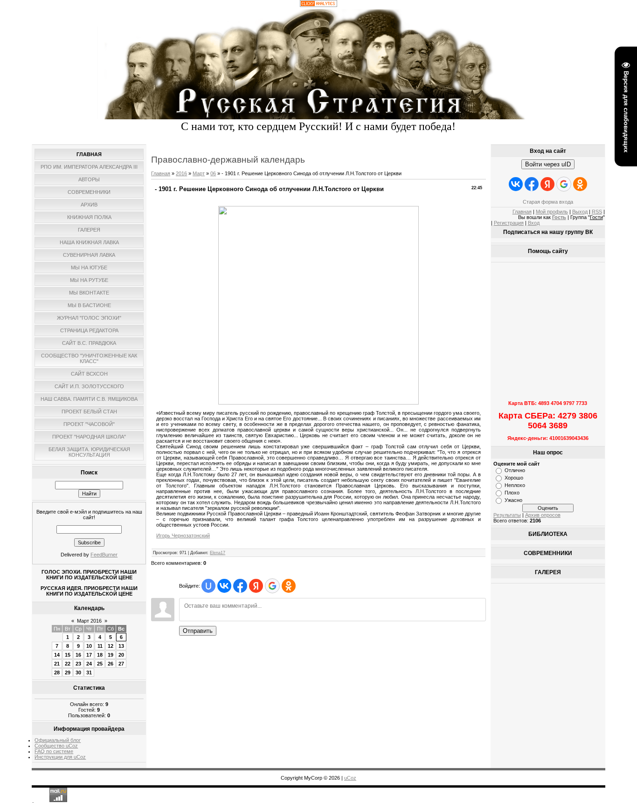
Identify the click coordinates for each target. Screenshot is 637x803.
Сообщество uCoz (56, 745)
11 (100, 646)
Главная (160, 173)
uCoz (350, 778)
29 (67, 672)
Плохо (512, 492)
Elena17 (217, 552)
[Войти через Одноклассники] (289, 586)
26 (110, 663)
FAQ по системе (54, 751)
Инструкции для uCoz (60, 757)
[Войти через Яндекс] (256, 586)
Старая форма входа (548, 202)
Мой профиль (552, 211)
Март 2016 (89, 621)
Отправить (198, 630)
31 (89, 672)
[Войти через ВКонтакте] (224, 586)
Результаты (507, 515)
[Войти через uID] (208, 586)
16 (78, 655)
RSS (597, 211)
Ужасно (513, 500)
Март (199, 173)
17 (89, 655)
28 (57, 672)
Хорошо (514, 477)
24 (89, 663)
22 (67, 663)
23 (78, 663)
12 (110, 646)
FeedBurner (104, 554)
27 (121, 663)
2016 (181, 173)
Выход (580, 211)
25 (100, 663)
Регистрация (509, 223)
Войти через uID (548, 164)
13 (121, 646)
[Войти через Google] (272, 585)
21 (57, 663)
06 (213, 173)
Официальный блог (58, 740)
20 (121, 655)
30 (78, 672)
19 (110, 655)
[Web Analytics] (318, 5)
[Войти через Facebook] (240, 586)
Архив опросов (543, 515)
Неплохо (515, 485)
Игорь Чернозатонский (183, 535)
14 (57, 655)
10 (89, 646)
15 (67, 655)
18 (100, 655)
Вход (534, 223)
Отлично (515, 470)
